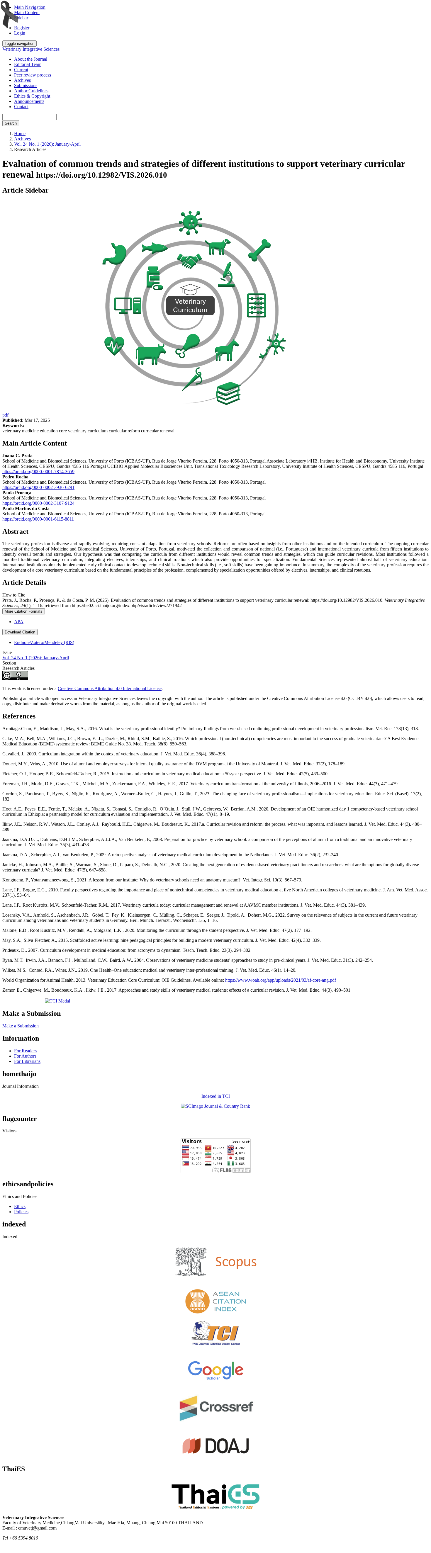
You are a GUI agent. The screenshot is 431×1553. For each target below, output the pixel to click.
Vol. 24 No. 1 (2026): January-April (47, 144)
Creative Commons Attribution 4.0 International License (110, 688)
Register (21, 27)
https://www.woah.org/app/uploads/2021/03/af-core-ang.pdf (280, 980)
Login (19, 32)
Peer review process (32, 74)
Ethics (20, 1206)
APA (18, 621)
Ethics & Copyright (32, 96)
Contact (21, 106)
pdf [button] (5, 414)
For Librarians (27, 1061)
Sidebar (21, 17)
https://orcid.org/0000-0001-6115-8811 (38, 518)
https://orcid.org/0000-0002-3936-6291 (38, 487)
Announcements (29, 101)
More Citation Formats (24, 611)
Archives (22, 80)
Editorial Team (27, 64)
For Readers (25, 1050)
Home (20, 133)
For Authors (25, 1056)
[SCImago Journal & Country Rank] (215, 1106)
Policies (21, 1211)
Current (21, 69)
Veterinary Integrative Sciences (31, 49)
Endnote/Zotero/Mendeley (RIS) (44, 642)
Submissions (25, 85)
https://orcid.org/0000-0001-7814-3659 (38, 471)
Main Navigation (29, 7)
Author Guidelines (31, 90)
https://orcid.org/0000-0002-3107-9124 (38, 503)
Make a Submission (20, 1025)
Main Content (27, 12)
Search (11, 123)
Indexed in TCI (215, 1096)
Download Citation (20, 632)
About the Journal (30, 59)
